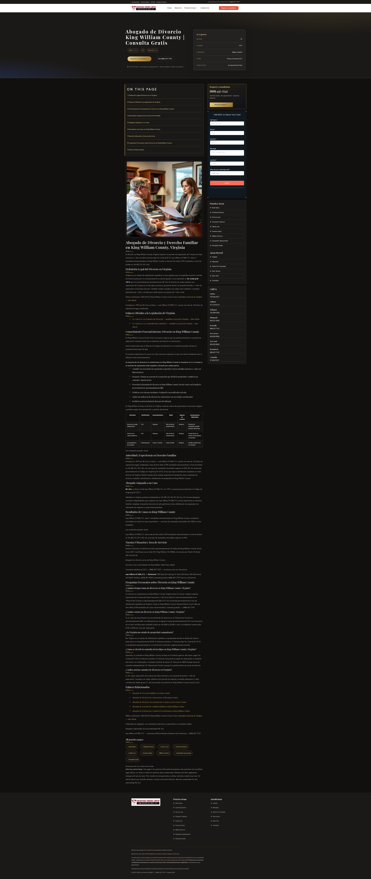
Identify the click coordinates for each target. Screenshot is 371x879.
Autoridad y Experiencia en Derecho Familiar (144, 116)
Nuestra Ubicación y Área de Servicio (142, 136)
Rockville (213, 326)
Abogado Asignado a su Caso (139, 123)
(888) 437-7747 (235, 2)
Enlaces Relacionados (136, 150)
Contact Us (205, 8)
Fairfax (212, 294)
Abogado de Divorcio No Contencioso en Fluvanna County (155, 697)
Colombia (213, 357)
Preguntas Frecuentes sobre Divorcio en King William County (150, 143)
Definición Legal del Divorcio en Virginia (143, 95)
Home (169, 8)
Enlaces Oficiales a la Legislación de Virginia (144, 102)
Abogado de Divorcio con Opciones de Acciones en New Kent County (159, 702)
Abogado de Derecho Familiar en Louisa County (151, 693)
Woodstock (214, 349)
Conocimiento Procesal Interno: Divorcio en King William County (151, 109)
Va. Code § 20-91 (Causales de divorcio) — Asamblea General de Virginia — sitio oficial (165, 319)
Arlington (213, 310)
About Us (178, 8)
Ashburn (213, 302)
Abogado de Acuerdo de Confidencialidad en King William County (158, 706)
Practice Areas (190, 8)
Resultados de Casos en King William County (144, 129)
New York (213, 341)
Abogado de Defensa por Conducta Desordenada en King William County (161, 711)
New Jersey (214, 333)
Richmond (213, 318)
